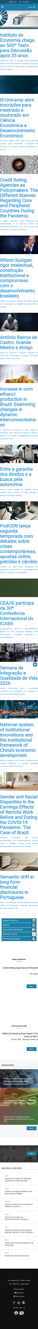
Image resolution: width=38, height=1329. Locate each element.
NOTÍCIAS (6, 925)
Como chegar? (19, 1289)
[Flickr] (24, 1302)
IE (3, 7)
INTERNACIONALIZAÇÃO (11, 939)
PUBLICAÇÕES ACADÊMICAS (13, 930)
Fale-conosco (19, 1296)
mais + (31, 986)
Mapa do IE (19, 1293)
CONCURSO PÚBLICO (10, 934)
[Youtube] (19, 1302)
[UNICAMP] (16, 1313)
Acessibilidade (25, 2)
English (15, 2)
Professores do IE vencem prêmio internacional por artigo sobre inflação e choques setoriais (18, 1081)
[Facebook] (14, 1302)
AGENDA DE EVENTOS (10, 920)
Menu (30, 7)
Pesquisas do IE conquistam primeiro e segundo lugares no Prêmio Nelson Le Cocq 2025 (19, 1119)
